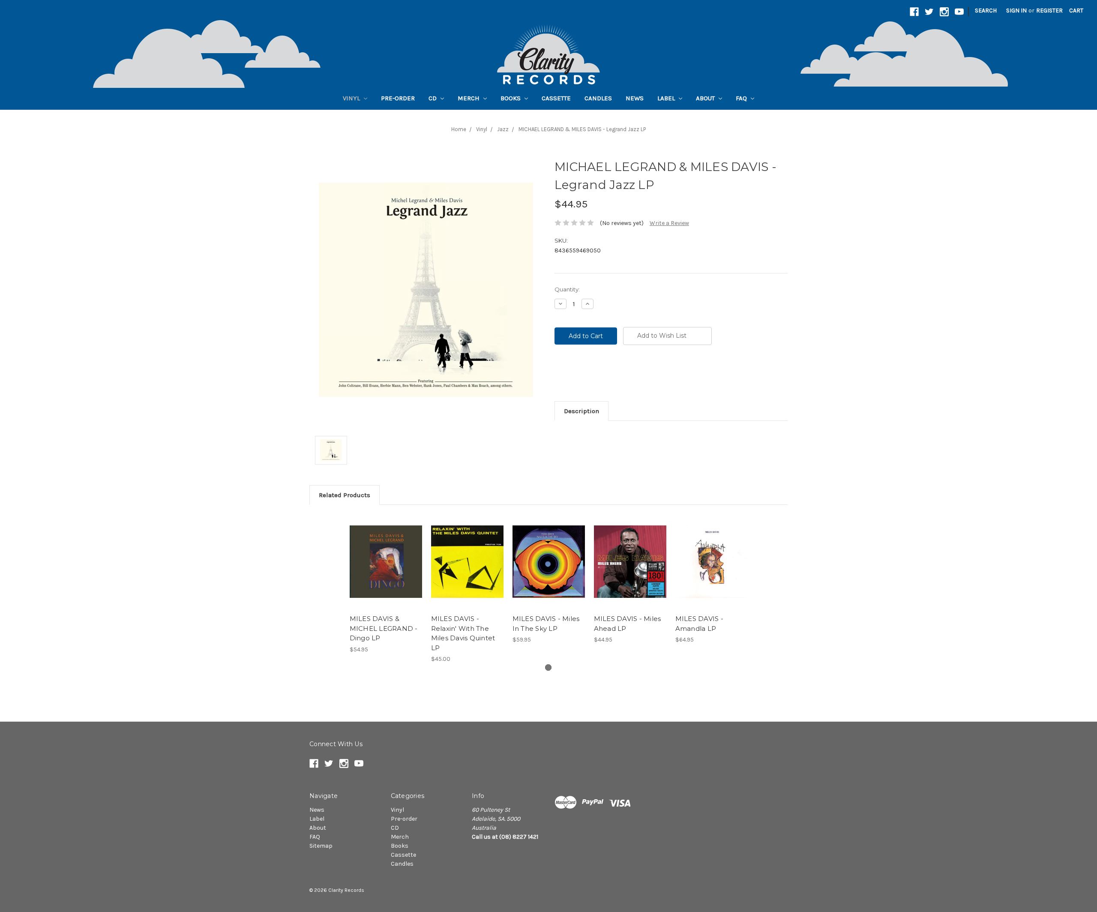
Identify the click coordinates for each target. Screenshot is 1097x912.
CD (433, 98)
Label (667, 98)
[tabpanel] (385, 584)
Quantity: (567, 289)
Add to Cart (386, 569)
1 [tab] (548, 667)
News (635, 98)
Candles (598, 98)
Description (581, 411)
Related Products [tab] (344, 495)
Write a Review (669, 223)
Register (1049, 10)
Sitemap (321, 845)
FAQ (742, 98)
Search (986, 10)
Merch (469, 98)
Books (511, 98)
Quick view (385, 554)
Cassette (556, 98)
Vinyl (352, 98)
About (706, 98)
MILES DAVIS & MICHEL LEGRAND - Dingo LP (384, 628)
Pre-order (398, 98)
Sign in (1016, 10)
